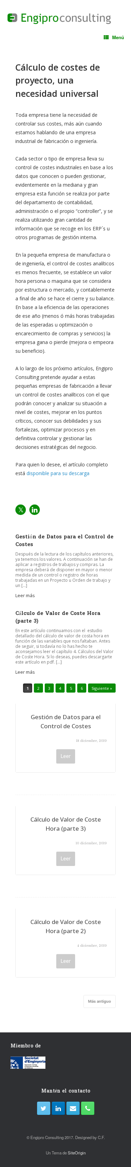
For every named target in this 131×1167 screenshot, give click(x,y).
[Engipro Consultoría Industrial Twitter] (43, 1108)
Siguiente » (102, 688)
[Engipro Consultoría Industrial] (59, 18)
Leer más (25, 595)
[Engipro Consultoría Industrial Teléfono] (87, 1108)
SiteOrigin (77, 1152)
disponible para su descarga (58, 473)
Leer (65, 756)
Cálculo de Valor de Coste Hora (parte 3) (65, 823)
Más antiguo (99, 1001)
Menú (118, 37)
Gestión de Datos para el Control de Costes (66, 721)
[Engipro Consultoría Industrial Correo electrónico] (73, 1108)
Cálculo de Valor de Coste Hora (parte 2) (65, 926)
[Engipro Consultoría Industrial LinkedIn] (58, 1108)
